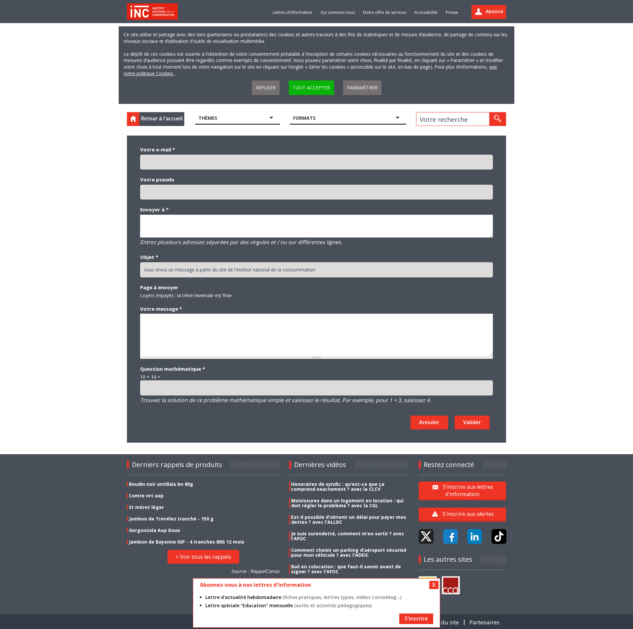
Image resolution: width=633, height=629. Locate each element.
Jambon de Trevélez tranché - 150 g (171, 519)
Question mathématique (172, 368)
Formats (304, 118)
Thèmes (207, 118)
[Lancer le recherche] (497, 119)
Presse (452, 12)
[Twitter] (426, 536)
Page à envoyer (159, 287)
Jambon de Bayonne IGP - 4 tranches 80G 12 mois (186, 542)
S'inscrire (416, 618)
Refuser (266, 87)
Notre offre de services (384, 12)
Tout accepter (311, 87)
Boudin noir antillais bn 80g (161, 484)
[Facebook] (450, 536)
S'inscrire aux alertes (468, 514)
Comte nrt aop (146, 495)
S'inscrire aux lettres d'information (468, 490)
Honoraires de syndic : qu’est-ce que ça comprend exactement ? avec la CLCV (337, 486)
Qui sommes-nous (337, 12)
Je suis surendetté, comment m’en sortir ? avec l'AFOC (347, 536)
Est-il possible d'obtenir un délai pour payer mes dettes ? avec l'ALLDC (348, 519)
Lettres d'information (292, 12)
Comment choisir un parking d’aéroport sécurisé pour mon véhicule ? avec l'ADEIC (349, 552)
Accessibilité (425, 12)
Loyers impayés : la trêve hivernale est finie (186, 295)
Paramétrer (362, 87)
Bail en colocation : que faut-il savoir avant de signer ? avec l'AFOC (346, 569)
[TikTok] (499, 536)
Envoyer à (154, 209)
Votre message (161, 308)
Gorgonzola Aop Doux (154, 530)
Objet (149, 257)
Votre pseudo (157, 179)
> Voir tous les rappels (203, 556)
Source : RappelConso (255, 571)
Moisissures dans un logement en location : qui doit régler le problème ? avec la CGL (347, 503)
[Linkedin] (474, 536)
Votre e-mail (157, 149)
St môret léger (146, 507)
